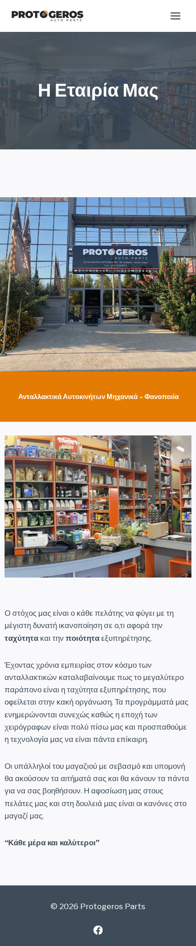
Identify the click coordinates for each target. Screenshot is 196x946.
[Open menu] (175, 15)
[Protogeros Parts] (47, 16)
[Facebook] (98, 929)
